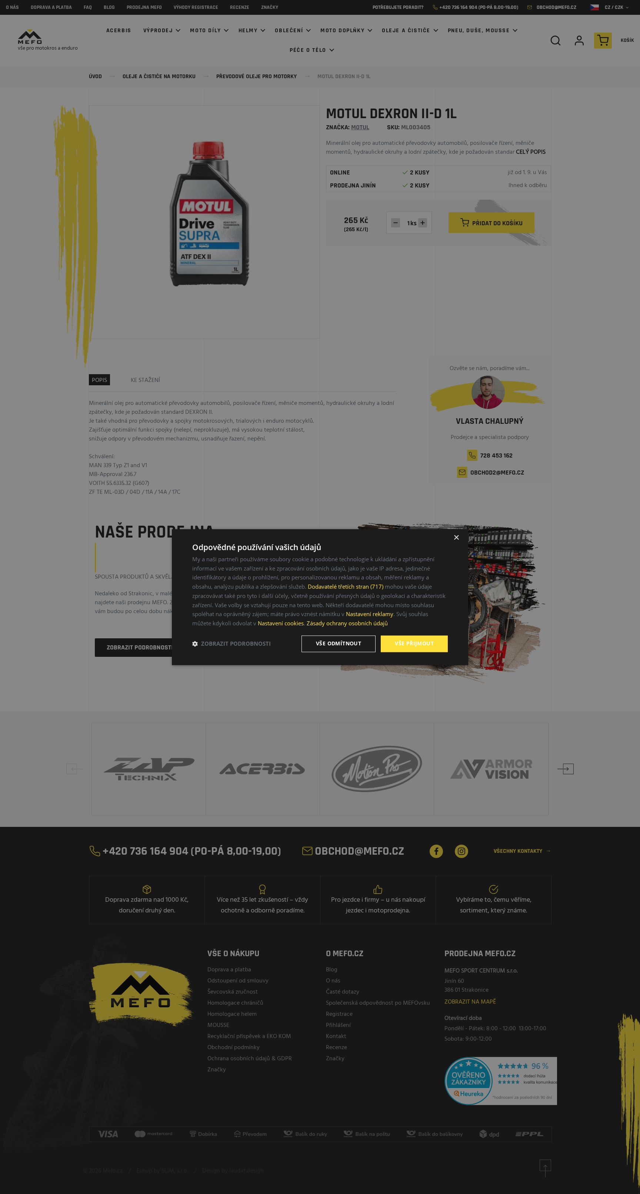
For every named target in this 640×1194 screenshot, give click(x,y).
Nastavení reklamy (369, 614)
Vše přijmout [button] (414, 643)
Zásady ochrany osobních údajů (347, 623)
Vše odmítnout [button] (338, 643)
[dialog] (320, 597)
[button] (231, 644)
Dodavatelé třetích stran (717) (345, 587)
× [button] (456, 538)
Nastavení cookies (281, 623)
